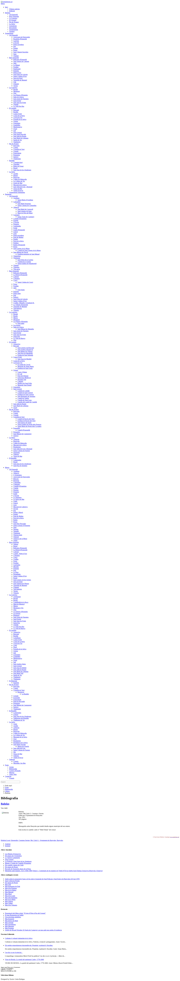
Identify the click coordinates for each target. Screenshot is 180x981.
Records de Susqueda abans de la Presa (18, 869)
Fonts (7, 787)
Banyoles (60, 840)
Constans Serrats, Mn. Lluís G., (29, 840)
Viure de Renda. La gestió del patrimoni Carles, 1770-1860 (24, 959)
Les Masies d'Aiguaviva (13, 854)
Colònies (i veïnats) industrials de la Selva (18, 938)
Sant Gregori (9, 859)
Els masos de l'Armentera (13, 856)
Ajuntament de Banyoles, (48, 840)
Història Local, (6, 840)
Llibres (7, 791)
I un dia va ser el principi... (13, 952)
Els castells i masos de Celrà (14, 865)
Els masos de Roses (11, 867)
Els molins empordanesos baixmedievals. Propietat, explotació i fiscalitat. (29, 945)
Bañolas (5, 803)
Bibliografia (9, 789)
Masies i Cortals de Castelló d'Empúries (18, 863)
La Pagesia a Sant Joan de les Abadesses (18, 861)
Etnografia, (15, 840)
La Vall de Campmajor (12, 858)
